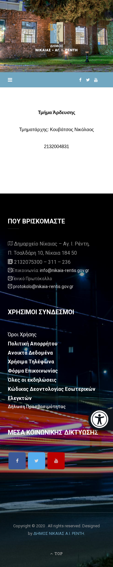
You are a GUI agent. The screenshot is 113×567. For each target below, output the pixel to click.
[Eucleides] (100, 419)
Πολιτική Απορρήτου (32, 344)
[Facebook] (17, 460)
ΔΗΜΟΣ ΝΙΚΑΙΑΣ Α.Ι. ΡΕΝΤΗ (58, 533)
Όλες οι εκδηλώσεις (32, 380)
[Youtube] (56, 460)
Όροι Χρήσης (22, 335)
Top (58, 553)
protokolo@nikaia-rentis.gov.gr (43, 286)
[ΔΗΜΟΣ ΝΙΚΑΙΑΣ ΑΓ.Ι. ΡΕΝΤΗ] (56, 36)
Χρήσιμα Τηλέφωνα (31, 362)
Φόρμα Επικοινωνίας (33, 371)
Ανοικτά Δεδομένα (30, 353)
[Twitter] (36, 460)
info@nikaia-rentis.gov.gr (64, 270)
